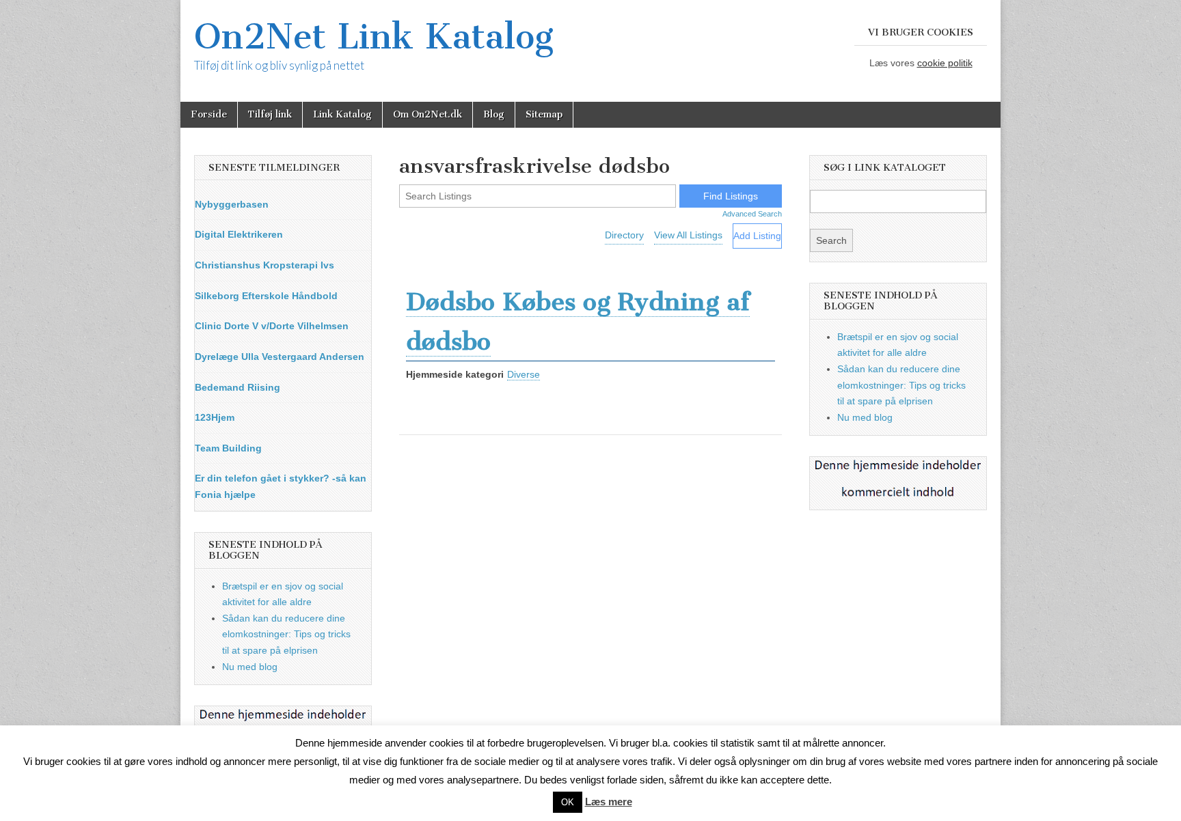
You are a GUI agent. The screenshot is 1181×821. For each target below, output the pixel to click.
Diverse (523, 374)
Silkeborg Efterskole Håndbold (266, 295)
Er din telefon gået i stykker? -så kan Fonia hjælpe (280, 486)
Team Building (228, 448)
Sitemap (544, 114)
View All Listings (688, 234)
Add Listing (757, 235)
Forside (209, 114)
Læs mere (608, 801)
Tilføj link (270, 114)
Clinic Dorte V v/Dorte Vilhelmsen (272, 325)
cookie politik (945, 62)
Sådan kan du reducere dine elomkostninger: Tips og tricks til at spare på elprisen (286, 634)
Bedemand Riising (237, 387)
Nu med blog (249, 666)
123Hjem (214, 417)
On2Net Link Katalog (374, 36)
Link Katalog (342, 114)
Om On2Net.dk (427, 114)
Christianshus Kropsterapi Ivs (264, 265)
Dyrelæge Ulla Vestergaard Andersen (279, 356)
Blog (493, 114)
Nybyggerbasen (232, 204)
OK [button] (567, 802)
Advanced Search (752, 214)
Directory (624, 234)
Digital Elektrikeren (239, 234)
